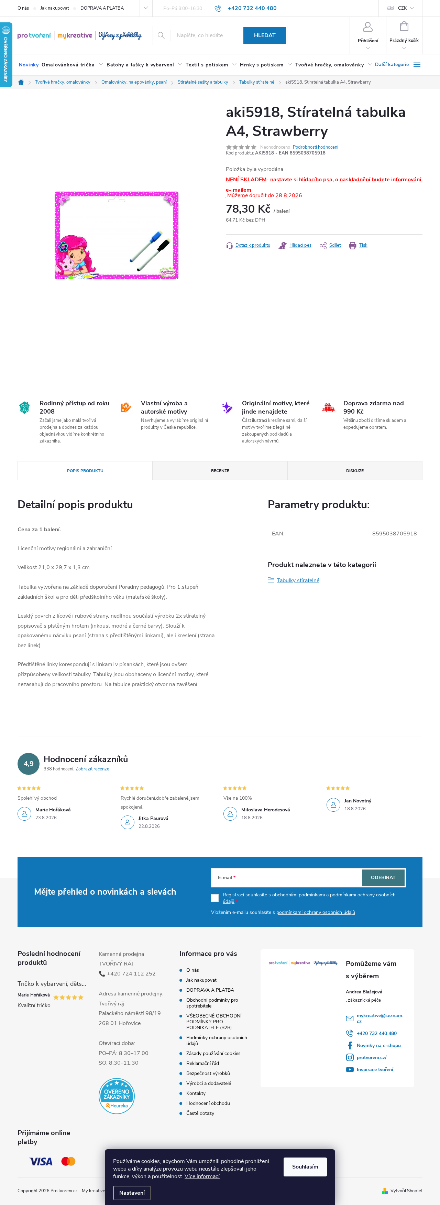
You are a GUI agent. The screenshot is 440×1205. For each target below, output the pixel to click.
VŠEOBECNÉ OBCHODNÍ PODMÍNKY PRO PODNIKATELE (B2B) (214, 1022)
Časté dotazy (200, 1113)
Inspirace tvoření (375, 1069)
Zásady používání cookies (213, 1053)
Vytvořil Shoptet (406, 1191)
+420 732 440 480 (377, 1033)
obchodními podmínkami (298, 895)
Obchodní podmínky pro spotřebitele (212, 1003)
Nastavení (132, 1193)
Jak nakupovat (55, 8)
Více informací (202, 1176)
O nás (23, 8)
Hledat (265, 35)
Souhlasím (305, 1167)
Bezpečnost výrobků (208, 1073)
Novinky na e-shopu (379, 1045)
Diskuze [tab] (355, 470)
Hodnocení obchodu (208, 1103)
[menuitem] (29, 65)
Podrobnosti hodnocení (315, 147)
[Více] (398, 64)
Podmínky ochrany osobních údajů (216, 1040)
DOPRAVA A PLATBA (102, 8)
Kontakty (196, 1093)
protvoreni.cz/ (371, 1057)
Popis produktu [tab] (85, 470)
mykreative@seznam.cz (380, 1018)
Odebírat (383, 877)
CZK (402, 8)
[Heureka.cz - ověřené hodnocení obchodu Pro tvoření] (117, 1096)
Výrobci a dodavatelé (208, 1083)
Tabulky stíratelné (298, 580)
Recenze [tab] (220, 470)
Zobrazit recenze (92, 769)
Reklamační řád (202, 1063)
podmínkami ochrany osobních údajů (315, 912)
